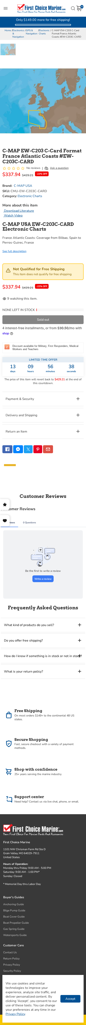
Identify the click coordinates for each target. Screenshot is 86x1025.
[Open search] (73, 8)
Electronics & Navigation (18, 33)
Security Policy (12, 971)
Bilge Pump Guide (14, 910)
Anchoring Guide (13, 904)
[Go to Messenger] (18, 449)
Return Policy (11, 958)
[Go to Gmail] (48, 449)
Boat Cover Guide (14, 917)
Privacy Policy (11, 965)
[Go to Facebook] (7, 449)
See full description (14, 251)
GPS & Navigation (31, 32)
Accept (70, 999)
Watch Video (13, 215)
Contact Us (10, 952)
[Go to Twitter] (28, 449)
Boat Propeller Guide (16, 923)
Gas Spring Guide (13, 929)
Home (8, 30)
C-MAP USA (23, 186)
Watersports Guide (15, 935)
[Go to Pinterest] (37, 449)
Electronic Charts (44, 32)
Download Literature (18, 211)
